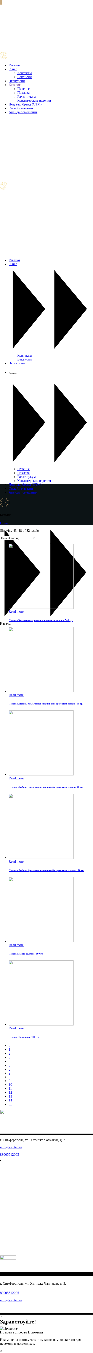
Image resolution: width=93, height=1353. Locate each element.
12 (10, 1092)
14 (10, 1100)
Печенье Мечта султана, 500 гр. (26, 953)
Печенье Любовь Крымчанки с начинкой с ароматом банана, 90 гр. (46, 703)
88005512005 (9, 1154)
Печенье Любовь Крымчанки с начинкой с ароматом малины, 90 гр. (46, 870)
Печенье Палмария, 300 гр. (24, 1037)
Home (4, 523)
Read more (16, 611)
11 (10, 1088)
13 (10, 1096)
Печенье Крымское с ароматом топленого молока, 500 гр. (41, 620)
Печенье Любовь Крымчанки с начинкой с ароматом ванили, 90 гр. (46, 787)
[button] (46, 1330)
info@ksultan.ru (11, 1147)
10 (10, 1084)
